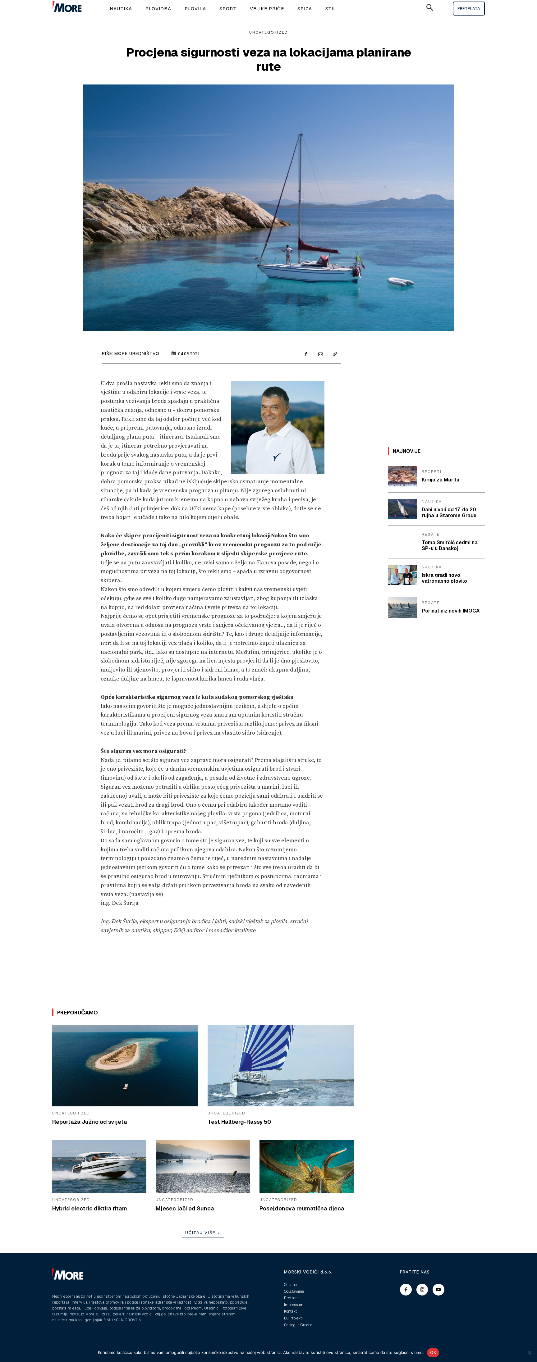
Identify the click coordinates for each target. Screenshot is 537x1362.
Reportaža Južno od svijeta (89, 1121)
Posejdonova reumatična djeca (301, 1208)
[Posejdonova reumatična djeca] (306, 1166)
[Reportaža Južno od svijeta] (125, 1065)
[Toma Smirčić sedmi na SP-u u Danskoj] (402, 542)
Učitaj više (200, 1232)
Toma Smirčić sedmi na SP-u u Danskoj (450, 545)
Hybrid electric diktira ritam (89, 1208)
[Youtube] (438, 1290)
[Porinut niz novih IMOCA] (402, 607)
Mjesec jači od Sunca (185, 1208)
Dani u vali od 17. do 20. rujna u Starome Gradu (449, 512)
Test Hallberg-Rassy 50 (239, 1121)
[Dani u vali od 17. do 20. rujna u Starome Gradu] (402, 509)
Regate (431, 534)
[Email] (320, 354)
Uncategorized (268, 32)
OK (433, 1352)
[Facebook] (306, 354)
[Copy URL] (334, 354)
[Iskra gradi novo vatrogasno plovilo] (402, 575)
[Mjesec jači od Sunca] (203, 1166)
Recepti (432, 472)
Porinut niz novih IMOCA (451, 611)
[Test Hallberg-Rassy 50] (281, 1065)
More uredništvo (136, 353)
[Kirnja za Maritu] (402, 476)
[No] (529, 1353)
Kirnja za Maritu (440, 479)
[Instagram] (422, 1290)
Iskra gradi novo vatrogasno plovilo (444, 578)
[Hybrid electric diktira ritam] (99, 1166)
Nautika (432, 501)
